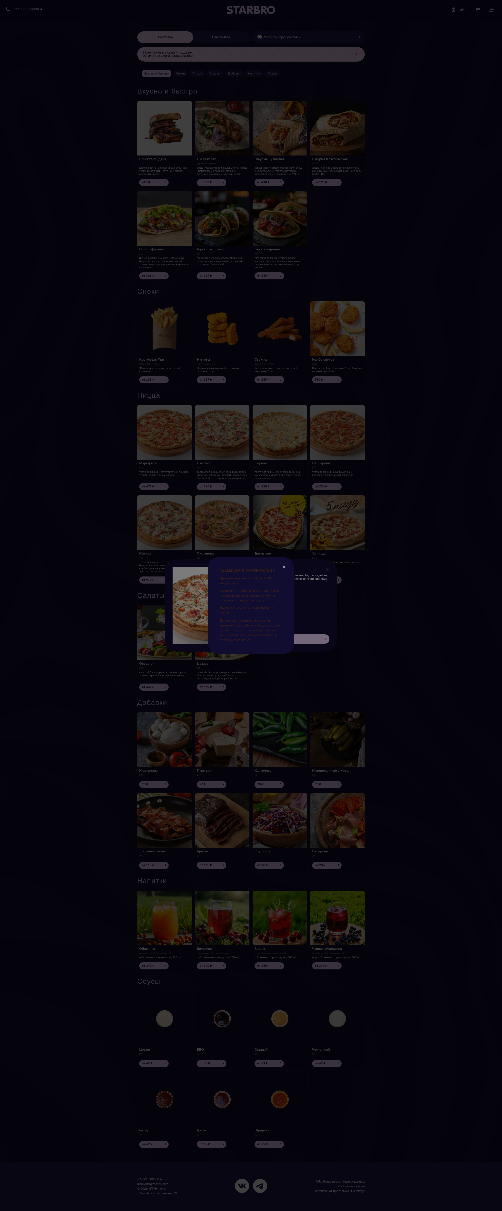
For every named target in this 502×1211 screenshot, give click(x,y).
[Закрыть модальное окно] (284, 567)
